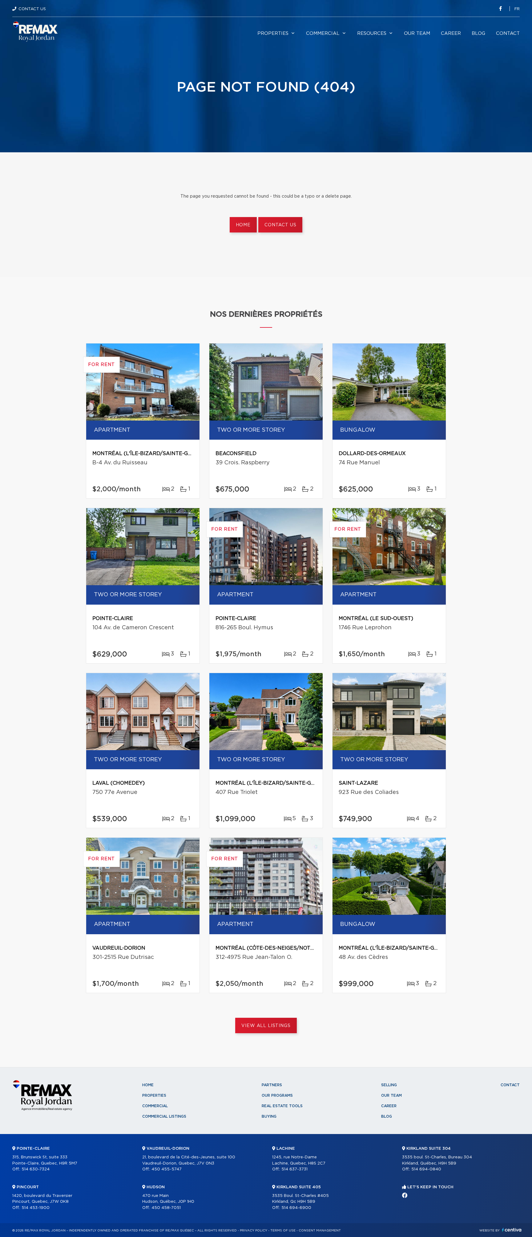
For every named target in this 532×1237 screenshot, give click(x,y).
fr (517, 9)
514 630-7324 (36, 1169)
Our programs (277, 1095)
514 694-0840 (426, 1169)
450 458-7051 (166, 1208)
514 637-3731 (294, 1169)
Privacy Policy (253, 1230)
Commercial (323, 33)
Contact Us (32, 9)
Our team (417, 33)
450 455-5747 (166, 1169)
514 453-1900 (36, 1208)
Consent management (320, 1230)
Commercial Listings (164, 1116)
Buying (269, 1116)
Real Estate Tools (282, 1106)
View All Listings (265, 1026)
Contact (508, 33)
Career (451, 33)
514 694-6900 (296, 1208)
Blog (478, 33)
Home (243, 225)
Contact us (280, 225)
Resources (371, 33)
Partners (272, 1085)
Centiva (512, 1230)
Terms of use (283, 1230)
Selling (389, 1085)
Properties (272, 33)
